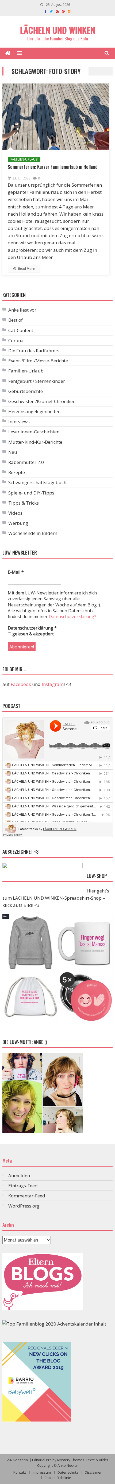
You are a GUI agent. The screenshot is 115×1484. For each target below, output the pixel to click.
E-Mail (16, 572)
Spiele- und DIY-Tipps (31, 493)
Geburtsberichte (25, 391)
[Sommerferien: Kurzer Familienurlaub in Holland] (55, 116)
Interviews (19, 421)
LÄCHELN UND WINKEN (57, 30)
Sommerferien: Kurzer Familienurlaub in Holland (53, 166)
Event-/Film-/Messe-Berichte (38, 361)
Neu (12, 452)
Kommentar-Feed (26, 1196)
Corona (16, 340)
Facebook (21, 684)
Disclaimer (93, 1472)
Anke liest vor (22, 310)
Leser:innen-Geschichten (33, 432)
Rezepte (16, 472)
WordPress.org (24, 1206)
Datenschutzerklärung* (73, 616)
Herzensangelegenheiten (34, 411)
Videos (15, 513)
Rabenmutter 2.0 (26, 462)
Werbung (18, 523)
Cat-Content (20, 330)
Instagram (53, 684)
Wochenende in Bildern (32, 533)
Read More (26, 268)
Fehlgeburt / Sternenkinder (36, 381)
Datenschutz (67, 1472)
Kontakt (19, 1472)
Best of (15, 320)
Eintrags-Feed (23, 1186)
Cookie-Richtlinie (57, 1477)
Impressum (42, 1472)
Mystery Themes (70, 1459)
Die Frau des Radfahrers (33, 350)
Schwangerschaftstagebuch (37, 482)
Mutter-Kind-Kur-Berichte (35, 442)
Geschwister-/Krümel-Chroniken (41, 401)
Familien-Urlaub (24, 159)
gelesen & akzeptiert (32, 634)
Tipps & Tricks (23, 503)
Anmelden (19, 1175)
